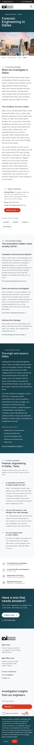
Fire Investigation (8, 675)
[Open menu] (31, 6)
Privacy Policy (13, 737)
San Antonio (7, 226)
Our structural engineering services (14, 281)
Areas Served (11, 57)
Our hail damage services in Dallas (14, 334)
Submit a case (11, 210)
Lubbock (25, 222)
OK (14, 741)
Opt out (6, 741)
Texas (19, 57)
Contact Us (6, 678)
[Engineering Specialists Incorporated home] (7, 6)
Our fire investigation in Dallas (12, 446)
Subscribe (7, 707)
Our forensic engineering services (14, 313)
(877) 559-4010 (14, 202)
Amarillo (6, 222)
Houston (15, 222)
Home (3, 57)
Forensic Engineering (9, 671)
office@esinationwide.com (17, 205)
